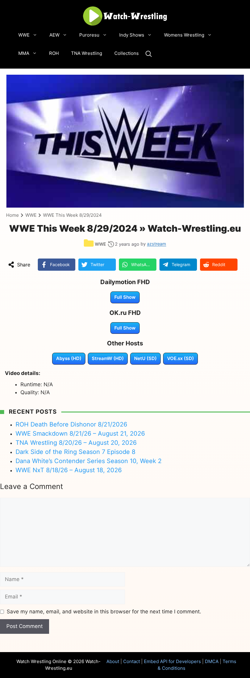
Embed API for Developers (172, 661)
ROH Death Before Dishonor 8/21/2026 (71, 424)
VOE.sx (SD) (180, 358)
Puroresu (89, 35)
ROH (54, 53)
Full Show (125, 297)
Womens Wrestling (184, 35)
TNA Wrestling (86, 53)
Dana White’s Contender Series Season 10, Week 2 (89, 461)
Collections (126, 53)
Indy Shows (131, 35)
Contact (131, 661)
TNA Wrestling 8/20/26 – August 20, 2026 (76, 442)
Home (12, 215)
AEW (54, 35)
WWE (24, 35)
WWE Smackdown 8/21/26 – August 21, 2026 (80, 433)
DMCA (212, 661)
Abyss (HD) (68, 358)
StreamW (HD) (108, 358)
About (112, 661)
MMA (23, 53)
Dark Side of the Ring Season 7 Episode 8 (75, 451)
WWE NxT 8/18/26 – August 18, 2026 (69, 470)
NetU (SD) (145, 358)
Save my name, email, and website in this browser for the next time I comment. (104, 611)
